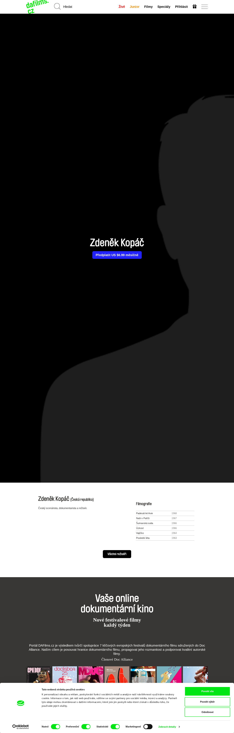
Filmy (148, 6)
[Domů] (37, 7)
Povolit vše (207, 691)
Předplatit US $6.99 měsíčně (117, 255)
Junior (134, 6)
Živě (122, 6)
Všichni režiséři (117, 554)
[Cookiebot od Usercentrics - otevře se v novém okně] (21, 726)
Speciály (163, 6)
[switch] (85, 726)
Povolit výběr (207, 701)
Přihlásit (181, 6)
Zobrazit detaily (167, 726)
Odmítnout (207, 712)
